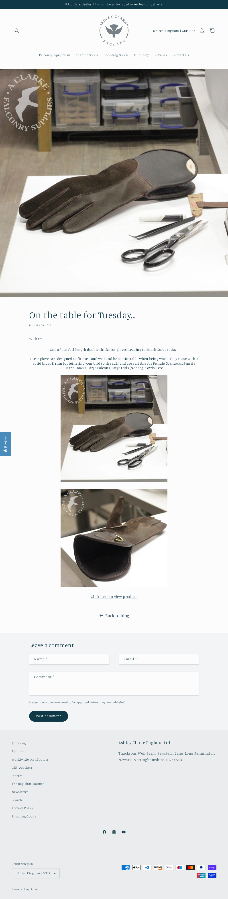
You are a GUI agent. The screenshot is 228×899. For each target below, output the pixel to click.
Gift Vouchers (22, 767)
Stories (17, 776)
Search (17, 800)
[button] (17, 30)
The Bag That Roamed (28, 784)
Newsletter (20, 792)
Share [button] (38, 339)
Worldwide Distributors (30, 759)
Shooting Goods (24, 816)
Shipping (19, 743)
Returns (18, 751)
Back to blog (117, 615)
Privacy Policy (22, 808)
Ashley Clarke (29, 889)
